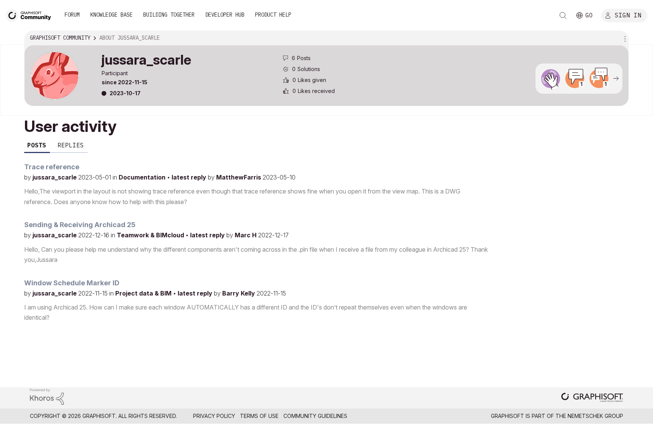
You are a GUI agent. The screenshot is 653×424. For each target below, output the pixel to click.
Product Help (273, 14)
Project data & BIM (144, 293)
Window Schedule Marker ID (71, 283)
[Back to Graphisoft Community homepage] (31, 14)
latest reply (190, 177)
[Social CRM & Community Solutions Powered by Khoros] (47, 396)
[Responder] (599, 79)
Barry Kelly (239, 293)
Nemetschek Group (595, 416)
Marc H (246, 235)
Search (563, 15)
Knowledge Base (111, 14)
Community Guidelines (315, 416)
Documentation (143, 177)
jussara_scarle (55, 177)
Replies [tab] (70, 145)
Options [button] (624, 38)
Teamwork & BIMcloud (151, 235)
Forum (72, 14)
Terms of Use (259, 416)
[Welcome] (550, 79)
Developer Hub (224, 14)
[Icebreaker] (575, 79)
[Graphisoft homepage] (592, 398)
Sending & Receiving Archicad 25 (79, 225)
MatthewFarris (239, 177)
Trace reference (51, 167)
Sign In (628, 15)
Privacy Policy (214, 416)
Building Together (169, 14)
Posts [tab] (36, 145)
